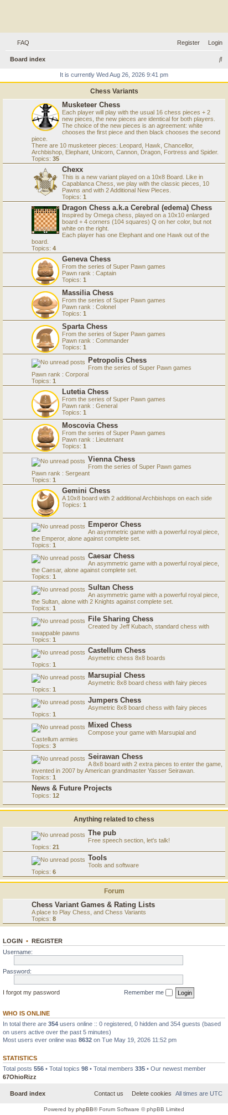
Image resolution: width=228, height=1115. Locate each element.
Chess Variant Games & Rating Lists (93, 905)
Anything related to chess (114, 819)
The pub (102, 833)
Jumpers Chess (114, 700)
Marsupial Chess (116, 675)
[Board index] (114, 18)
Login (13, 941)
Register (47, 941)
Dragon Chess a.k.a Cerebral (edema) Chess (137, 207)
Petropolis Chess (117, 360)
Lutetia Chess (85, 392)
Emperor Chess (114, 524)
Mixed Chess (110, 725)
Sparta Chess (84, 326)
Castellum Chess (117, 650)
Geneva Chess (86, 259)
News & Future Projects (72, 788)
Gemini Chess (86, 490)
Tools (97, 858)
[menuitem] (21, 42)
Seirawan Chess (115, 756)
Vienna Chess (111, 459)
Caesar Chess (111, 556)
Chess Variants (114, 91)
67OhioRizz (20, 1077)
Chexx (72, 169)
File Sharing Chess (120, 619)
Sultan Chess (110, 587)
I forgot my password (31, 992)
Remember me (144, 992)
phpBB (85, 1109)
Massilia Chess (87, 293)
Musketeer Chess (91, 105)
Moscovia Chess (90, 425)
